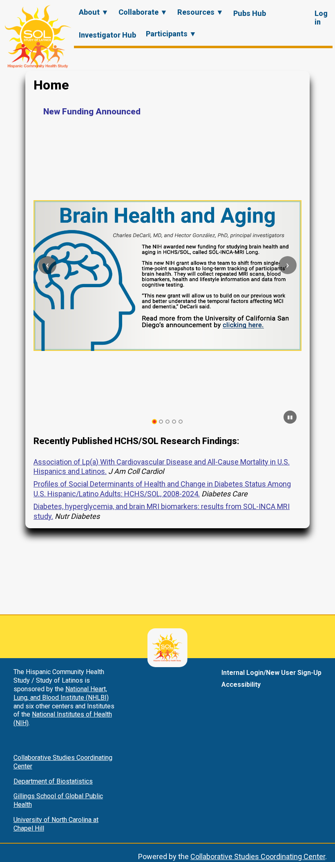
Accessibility (241, 684)
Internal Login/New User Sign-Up (271, 673)
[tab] (154, 421)
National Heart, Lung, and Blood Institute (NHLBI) (61, 693)
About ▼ (94, 12)
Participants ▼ (171, 33)
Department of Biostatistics (53, 781)
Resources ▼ (200, 12)
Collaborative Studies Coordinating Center (257, 856)
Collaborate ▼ (143, 12)
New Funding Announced (92, 111)
